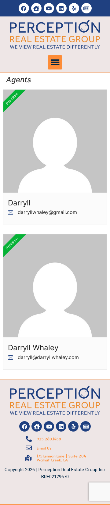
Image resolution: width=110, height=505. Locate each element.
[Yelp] (74, 8)
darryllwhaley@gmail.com (47, 212)
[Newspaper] (86, 8)
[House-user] (36, 8)
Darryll (19, 203)
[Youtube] (49, 8)
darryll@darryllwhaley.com (48, 357)
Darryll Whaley (33, 347)
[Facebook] (24, 8)
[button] (55, 62)
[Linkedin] (61, 8)
